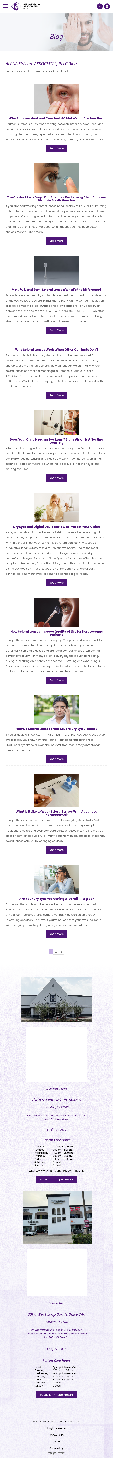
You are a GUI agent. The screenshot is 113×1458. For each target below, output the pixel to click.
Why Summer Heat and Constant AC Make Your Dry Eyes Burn (56, 118)
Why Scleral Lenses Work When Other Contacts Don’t (56, 349)
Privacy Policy (56, 1435)
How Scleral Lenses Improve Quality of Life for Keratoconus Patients (56, 633)
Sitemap (56, 1441)
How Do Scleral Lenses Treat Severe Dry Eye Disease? (56, 729)
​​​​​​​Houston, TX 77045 (56, 1107)
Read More (56, 148)
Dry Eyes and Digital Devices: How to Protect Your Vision (56, 527)
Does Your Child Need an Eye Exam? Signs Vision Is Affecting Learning (56, 441)
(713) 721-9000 (56, 1130)
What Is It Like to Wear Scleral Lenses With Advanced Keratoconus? (56, 813)
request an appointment (56, 1179)
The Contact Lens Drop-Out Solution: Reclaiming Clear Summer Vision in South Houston (56, 198)
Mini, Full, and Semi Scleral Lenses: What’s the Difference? (57, 289)
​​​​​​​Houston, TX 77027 (56, 1321)
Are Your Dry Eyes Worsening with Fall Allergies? (56, 899)
